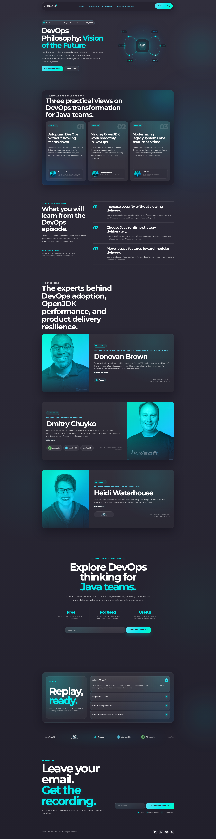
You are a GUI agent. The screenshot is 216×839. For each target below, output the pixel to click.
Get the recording (52, 68)
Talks (81, 6)
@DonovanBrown (101, 373)
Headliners (108, 6)
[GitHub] (172, 832)
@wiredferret (99, 506)
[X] (161, 832)
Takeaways (93, 6)
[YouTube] (166, 832)
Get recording (164, 6)
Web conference (125, 6)
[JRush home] (50, 6)
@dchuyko (50, 440)
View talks (71, 68)
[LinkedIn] (155, 832)
